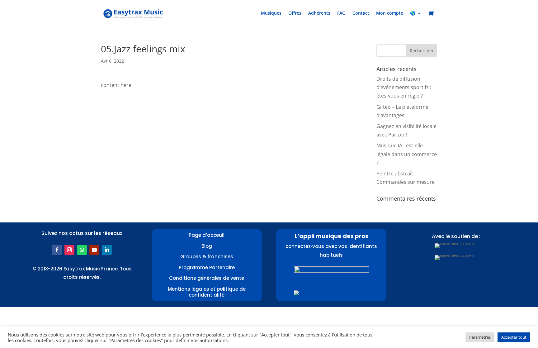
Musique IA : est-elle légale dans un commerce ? (406, 154)
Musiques (271, 13)
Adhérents (319, 13)
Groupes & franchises (206, 256)
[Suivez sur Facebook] (57, 250)
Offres (294, 13)
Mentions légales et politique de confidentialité (207, 292)
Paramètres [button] (480, 337)
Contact (360, 13)
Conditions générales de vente (206, 278)
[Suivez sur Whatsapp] (82, 250)
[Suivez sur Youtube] (94, 250)
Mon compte (389, 13)
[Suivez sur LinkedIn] (107, 250)
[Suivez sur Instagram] (69, 250)
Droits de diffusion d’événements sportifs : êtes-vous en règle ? (403, 87)
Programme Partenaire (207, 267)
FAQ (341, 13)
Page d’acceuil (206, 235)
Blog (206, 246)
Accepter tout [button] (513, 337)
